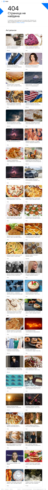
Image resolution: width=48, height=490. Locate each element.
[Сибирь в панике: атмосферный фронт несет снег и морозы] (33, 478)
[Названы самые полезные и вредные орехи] (33, 251)
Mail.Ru (2, 489)
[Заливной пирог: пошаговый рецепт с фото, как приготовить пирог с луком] (14, 80)
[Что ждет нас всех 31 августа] (14, 175)
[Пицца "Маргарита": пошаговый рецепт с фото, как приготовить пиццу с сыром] (33, 194)
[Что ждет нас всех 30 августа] (14, 137)
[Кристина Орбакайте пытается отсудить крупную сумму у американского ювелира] (33, 270)
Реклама (11, 489)
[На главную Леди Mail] (6, 1)
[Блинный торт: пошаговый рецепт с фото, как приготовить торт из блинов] (33, 383)
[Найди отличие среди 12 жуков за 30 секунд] (14, 383)
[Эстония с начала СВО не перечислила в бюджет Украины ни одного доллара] (14, 62)
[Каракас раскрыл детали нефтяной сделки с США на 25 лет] (14, 402)
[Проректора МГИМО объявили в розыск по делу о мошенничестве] (14, 364)
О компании (7, 489)
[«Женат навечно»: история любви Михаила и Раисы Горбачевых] (14, 270)
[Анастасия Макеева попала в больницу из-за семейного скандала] (33, 62)
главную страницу (20, 22)
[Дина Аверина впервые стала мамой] (14, 459)
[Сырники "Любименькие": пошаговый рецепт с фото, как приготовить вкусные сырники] (14, 156)
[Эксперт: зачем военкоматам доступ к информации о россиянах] (14, 43)
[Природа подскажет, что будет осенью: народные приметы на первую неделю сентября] (33, 137)
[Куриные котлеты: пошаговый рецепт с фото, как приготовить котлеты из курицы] (14, 232)
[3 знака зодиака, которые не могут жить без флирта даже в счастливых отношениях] (33, 421)
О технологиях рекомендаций (27, 489)
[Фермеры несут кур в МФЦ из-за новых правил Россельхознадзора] (33, 156)
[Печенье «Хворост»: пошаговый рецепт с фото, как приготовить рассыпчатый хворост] (14, 327)
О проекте (19, 489)
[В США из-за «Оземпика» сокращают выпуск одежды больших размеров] (14, 345)
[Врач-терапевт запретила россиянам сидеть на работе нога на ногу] (33, 440)
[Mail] (4, 1)
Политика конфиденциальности (38, 489)
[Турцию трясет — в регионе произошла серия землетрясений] (14, 289)
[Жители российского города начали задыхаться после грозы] (14, 118)
